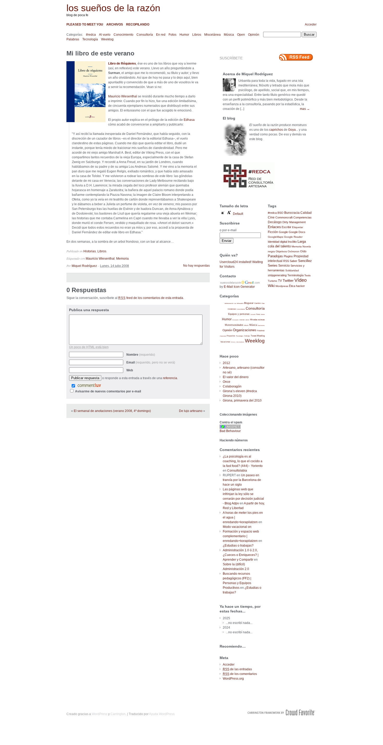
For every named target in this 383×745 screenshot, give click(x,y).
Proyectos (231, 336)
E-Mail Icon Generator (239, 287)
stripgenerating (277, 275)
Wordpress (281, 286)
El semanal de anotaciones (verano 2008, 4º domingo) (112, 411)
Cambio (257, 303)
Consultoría (145, 34)
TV (280, 280)
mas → (305, 109)
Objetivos (281, 251)
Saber (293, 260)
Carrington (118, 714)
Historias (89, 251)
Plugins (288, 256)
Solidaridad (292, 270)
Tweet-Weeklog (258, 336)
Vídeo (300, 280)
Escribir (286, 227)
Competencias (302, 217)
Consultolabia (237, 470)
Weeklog (107, 39)
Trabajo (247, 336)
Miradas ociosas (257, 319)
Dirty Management (294, 222)
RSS (286, 260)
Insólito (292, 241)
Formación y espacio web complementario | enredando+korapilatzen (241, 536)
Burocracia (292, 212)
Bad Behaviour (230, 431)
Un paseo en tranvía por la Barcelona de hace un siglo (242, 479)
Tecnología (90, 39)
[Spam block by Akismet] (230, 427)
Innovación (235, 320)
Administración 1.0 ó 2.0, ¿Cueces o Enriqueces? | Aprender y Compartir (240, 554)
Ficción (273, 232)
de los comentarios (240, 674)
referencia (170, 378)
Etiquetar (297, 227)
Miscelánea (212, 34)
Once (226, 382)
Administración (229, 303)
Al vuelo (104, 34)
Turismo (272, 280)
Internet (242, 320)
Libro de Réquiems (122, 63)
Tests (307, 275)
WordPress (99, 714)
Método (246, 325)
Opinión (253, 34)
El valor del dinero (236, 377)
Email (150, 362)
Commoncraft (284, 217)
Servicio (284, 265)
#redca (91, 34)
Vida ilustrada (240, 342)
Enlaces (274, 227)
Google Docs (297, 232)
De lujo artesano (190, 411)
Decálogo (275, 222)
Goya (292, 130)
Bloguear (249, 303)
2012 (226, 363)
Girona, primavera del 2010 (242, 400)
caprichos (276, 130)
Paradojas (275, 256)
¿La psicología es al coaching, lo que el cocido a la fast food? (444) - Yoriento (243, 461)
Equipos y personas (239, 313)
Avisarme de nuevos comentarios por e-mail (108, 391)
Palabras (72, 39)
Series (272, 265)
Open (241, 34)
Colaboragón (232, 386)
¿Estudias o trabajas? (238, 545)
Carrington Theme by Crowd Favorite (281, 712)
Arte (235, 303)
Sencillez (305, 261)
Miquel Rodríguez (84, 266)
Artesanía (240, 303)
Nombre (140, 354)
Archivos (114, 24)
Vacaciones (225, 342)
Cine (271, 217)
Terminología (295, 275)
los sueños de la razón (113, 8)
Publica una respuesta (89, 310)
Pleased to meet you (84, 24)
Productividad (223, 336)
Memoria (122, 258)
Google (283, 232)
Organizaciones (244, 330)
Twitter (288, 281)
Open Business (261, 325)
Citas (263, 303)
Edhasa (189, 120)
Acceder (311, 24)
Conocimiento (123, 34)
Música (229, 34)
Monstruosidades (234, 325)
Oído (303, 251)
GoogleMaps (275, 236)
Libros (196, 34)
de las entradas (237, 669)
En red (160, 34)
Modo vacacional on (237, 527)
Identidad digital (277, 241)
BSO (280, 212)
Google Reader (293, 236)
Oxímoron (293, 251)
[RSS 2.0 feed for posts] (296, 57)
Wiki (271, 286)
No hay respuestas (196, 265)
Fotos (172, 34)
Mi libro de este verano (100, 53)
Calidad (306, 213)
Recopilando (137, 24)
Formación (252, 314)
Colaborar (232, 309)
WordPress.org (233, 678)
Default (238, 214)
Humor (184, 34)
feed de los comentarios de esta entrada (150, 298)
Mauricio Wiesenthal (122, 96)
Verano (233, 342)
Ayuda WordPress (162, 714)
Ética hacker (297, 285)
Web (129, 370)
